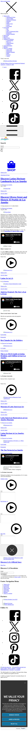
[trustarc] (23, 728)
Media (7, 53)
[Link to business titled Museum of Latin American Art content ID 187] (14, 398)
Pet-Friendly (9, 26)
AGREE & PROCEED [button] (14, 719)
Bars (7, 29)
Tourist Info (6, 589)
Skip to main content (5, 1)
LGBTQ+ (8, 44)
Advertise (11, 669)
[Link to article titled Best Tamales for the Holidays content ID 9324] (14, 332)
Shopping (8, 21)
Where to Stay (6, 38)
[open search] (14, 155)
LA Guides (3, 348)
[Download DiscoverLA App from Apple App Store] (6, 667)
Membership (9, 50)
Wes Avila (3, 533)
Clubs (7, 30)
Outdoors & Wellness (11, 19)
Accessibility (17, 669)
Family (7, 22)
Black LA (8, 41)
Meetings (5, 47)
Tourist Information (7, 45)
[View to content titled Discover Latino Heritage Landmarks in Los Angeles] (14, 188)
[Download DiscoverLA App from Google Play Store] (19, 667)
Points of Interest (4, 350)
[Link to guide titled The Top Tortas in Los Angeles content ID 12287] (14, 441)
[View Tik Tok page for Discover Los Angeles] (14, 123)
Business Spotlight (10, 34)
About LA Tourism (7, 48)
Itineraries (5, 36)
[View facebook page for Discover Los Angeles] (14, 79)
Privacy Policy (4, 668)
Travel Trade (9, 49)
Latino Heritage (9, 43)
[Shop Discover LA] (12, 171)
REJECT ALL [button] (14, 724)
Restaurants (9, 32)
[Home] (5, 140)
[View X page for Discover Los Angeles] (14, 90)
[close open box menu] (11, 12)
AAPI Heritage (9, 40)
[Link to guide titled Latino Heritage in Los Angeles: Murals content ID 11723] (14, 425)
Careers (8, 56)
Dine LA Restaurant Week (12, 31)
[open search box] (14, 155)
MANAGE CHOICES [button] (14, 715)
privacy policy (17, 577)
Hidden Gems (9, 23)
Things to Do (6, 16)
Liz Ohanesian (5, 281)
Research (8, 54)
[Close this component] (12, 550)
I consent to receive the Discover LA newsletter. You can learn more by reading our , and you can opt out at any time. (14, 577)
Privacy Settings (11, 668)
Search (2, 146)
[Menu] (12, 131)
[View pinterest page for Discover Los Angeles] (14, 112)
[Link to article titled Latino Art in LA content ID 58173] (14, 270)
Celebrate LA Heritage (8, 39)
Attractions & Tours (10, 17)
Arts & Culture (9, 18)
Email (2, 571)
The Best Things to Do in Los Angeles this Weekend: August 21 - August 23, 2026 (13, 64)
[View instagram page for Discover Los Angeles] (14, 101)
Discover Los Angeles (7, 184)
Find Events (6, 35)
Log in (4, 67)
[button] (25, 683)
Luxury (8, 25)
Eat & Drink (6, 27)
